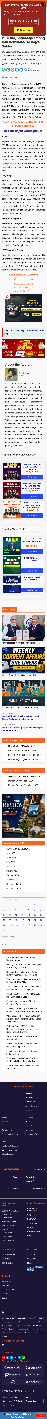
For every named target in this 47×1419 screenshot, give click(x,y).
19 (16, 920)
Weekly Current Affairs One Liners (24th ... (20, 675)
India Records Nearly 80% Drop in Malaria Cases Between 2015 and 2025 (24, 1010)
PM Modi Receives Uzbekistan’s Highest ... (21, 643)
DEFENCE (31, 1227)
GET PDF (41, 1415)
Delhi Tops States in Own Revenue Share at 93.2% (21, 1037)
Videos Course (8, 1290)
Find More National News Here (23, 275)
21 (29, 920)
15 (35, 915)
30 (41, 925)
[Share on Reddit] (12, 70)
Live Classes (7, 1285)
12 (16, 915)
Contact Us (32, 1259)
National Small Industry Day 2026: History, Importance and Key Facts (21, 973)
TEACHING (32, 1223)
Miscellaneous (8, 1154)
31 (4, 930)
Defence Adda (31, 1181)
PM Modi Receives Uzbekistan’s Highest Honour (20, 958)
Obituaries (6, 1142)
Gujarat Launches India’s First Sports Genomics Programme (22, 1002)
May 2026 (10, 862)
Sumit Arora (9, 63)
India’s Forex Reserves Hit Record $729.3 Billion (21, 1052)
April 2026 (11, 866)
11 (10, 915)
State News (30, 1102)
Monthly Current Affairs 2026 (20, 781)
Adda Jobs (17, 1177)
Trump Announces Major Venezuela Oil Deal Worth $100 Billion (23, 980)
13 (22, 915)
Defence (28, 1122)
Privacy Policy (9, 1405)
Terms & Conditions (34, 1401)
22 (35, 920)
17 (4, 920)
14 (29, 915)
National (28, 1093)
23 (41, 920)
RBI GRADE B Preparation (8, 1241)
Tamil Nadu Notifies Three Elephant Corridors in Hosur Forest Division (22, 1059)
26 (16, 925)
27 (22, 925)
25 (10, 925)
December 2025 (13, 884)
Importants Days (32, 1134)
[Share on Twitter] (21, 70)
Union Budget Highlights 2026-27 (23, 759)
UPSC (29, 1236)
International (30, 1098)
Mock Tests (6, 1281)
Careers (35, 1268)
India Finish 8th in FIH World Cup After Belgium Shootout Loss (23, 995)
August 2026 (18, 849)
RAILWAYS (31, 1219)
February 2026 (12, 875)
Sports (4, 1118)
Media (29, 1263)
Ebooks (5, 1294)
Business (29, 1118)
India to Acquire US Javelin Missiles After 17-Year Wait (22, 1067)
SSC (29, 1215)
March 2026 (11, 871)
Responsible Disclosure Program (17, 1397)
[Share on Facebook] (17, 70)
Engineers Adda (15, 1189)
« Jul (4, 944)
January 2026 (12, 880)
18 (10, 920)
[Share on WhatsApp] (4, 70)
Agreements (7, 1130)
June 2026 (11, 858)
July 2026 (10, 853)
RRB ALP (6, 1259)
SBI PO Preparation (10, 1211)
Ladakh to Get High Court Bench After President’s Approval (23, 1045)
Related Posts (9, 609)
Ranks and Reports (10, 1146)
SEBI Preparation (9, 1221)
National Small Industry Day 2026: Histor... (20, 707)
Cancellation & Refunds (13, 1401)
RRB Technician (8, 1255)
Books (4, 1298)
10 (4, 915)
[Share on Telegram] (8, 70)
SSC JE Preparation (10, 1226)
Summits (29, 1126)
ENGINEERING (33, 1231)
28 (29, 925)
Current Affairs (31, 1177)
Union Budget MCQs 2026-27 (21, 746)
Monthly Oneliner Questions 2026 (23, 785)
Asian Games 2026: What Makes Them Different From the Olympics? (23, 988)
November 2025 (13, 889)
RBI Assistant (7, 1236)
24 (4, 925)
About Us (31, 1255)
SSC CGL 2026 (8, 1263)
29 (35, 925)
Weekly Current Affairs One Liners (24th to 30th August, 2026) (23, 966)
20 (22, 920)
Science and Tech (9, 1150)
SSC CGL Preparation (7, 1231)
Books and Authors (10, 1134)
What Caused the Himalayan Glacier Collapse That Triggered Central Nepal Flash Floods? (23, 1019)
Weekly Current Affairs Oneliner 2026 (24, 776)
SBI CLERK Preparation (7, 1216)
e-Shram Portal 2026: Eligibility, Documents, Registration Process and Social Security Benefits (23, 1029)
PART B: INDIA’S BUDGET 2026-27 (24, 755)
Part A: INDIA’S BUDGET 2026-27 (23, 751)
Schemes (6, 1126)
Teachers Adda (39, 1169)
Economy (29, 1130)
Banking (28, 1110)
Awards (5, 1122)
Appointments (31, 1106)
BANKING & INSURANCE (32, 1209)
